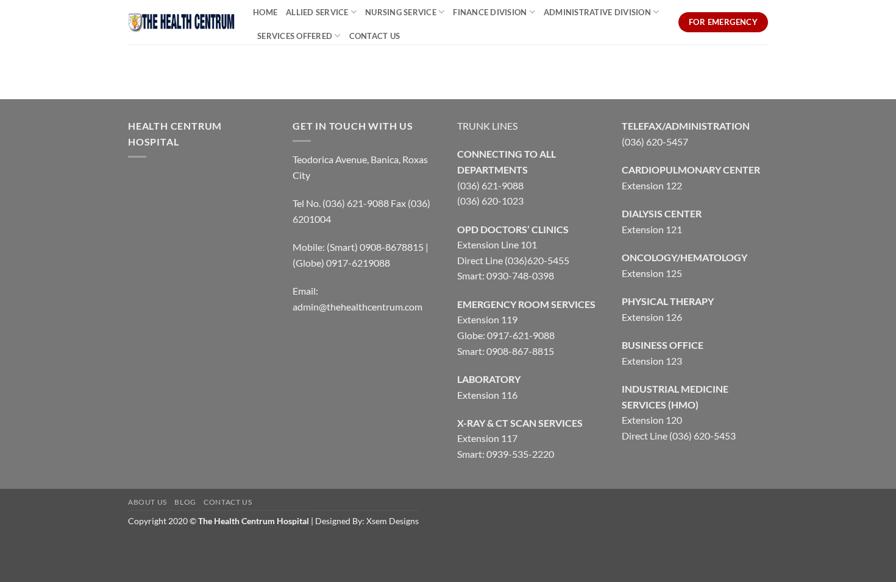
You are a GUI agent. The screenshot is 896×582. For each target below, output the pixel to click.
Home (265, 12)
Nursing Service (400, 12)
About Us (147, 502)
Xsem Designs (392, 521)
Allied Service (317, 12)
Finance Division (490, 12)
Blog (185, 502)
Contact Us (374, 36)
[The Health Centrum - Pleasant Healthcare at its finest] (181, 22)
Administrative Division (597, 12)
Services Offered (294, 36)
